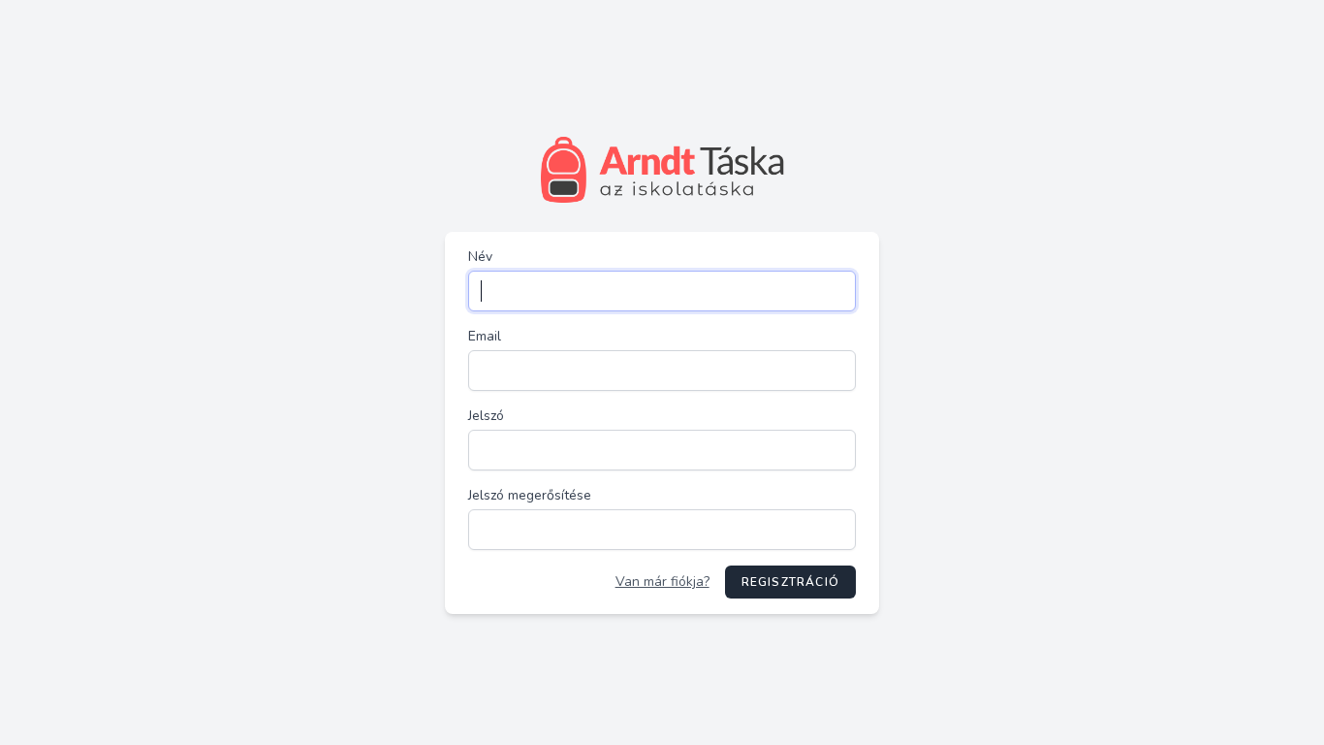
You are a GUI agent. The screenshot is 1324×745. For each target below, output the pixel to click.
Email (484, 336)
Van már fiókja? (662, 581)
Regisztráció (790, 582)
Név (480, 256)
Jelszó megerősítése (529, 495)
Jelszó (486, 415)
